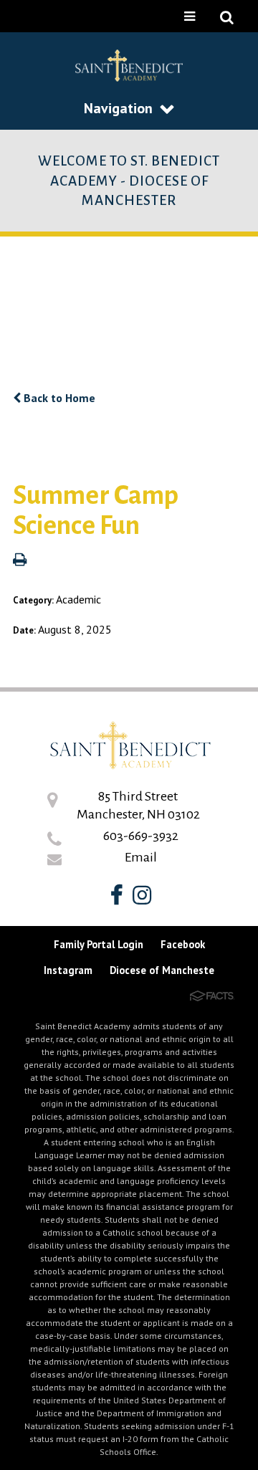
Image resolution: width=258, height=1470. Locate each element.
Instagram (68, 970)
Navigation (118, 108)
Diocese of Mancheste (162, 970)
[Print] (20, 560)
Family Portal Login (98, 944)
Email (141, 857)
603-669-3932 (140, 836)
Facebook (183, 944)
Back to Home (58, 398)
